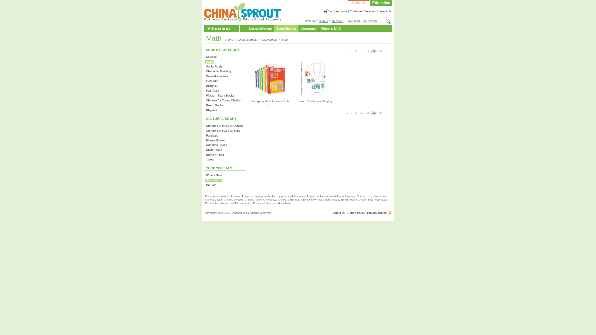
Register (337, 21)
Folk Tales (212, 90)
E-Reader (212, 81)
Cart (330, 11)
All (380, 51)
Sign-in (323, 21)
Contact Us (383, 11)
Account (341, 11)
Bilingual (211, 86)
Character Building (218, 71)
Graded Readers (217, 76)
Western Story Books (220, 95)
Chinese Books (247, 39)
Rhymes (211, 110)
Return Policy (356, 212)
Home (229, 39)
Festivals (212, 135)
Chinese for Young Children (224, 100)
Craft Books (214, 150)
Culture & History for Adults (224, 125)
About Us (339, 212)
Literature (308, 28)
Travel (210, 159)
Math (285, 39)
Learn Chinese (260, 28)
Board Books (215, 105)
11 (367, 51)
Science (211, 57)
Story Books (286, 28)
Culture (358, 3)
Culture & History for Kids (223, 130)
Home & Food (215, 155)
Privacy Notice (377, 212)
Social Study (214, 66)
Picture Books (215, 140)
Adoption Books (216, 145)
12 (374, 51)
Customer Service (362, 11)
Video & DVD (331, 28)
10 (361, 51)
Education (381, 3)
